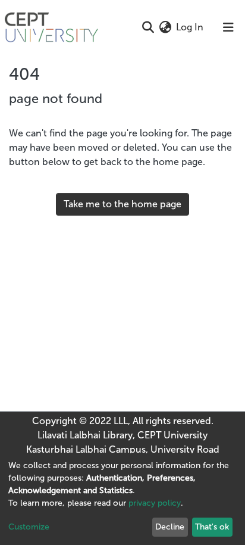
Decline (169, 527)
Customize (28, 527)
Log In (190, 27)
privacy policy (154, 503)
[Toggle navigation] (228, 27)
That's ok (212, 527)
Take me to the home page (122, 204)
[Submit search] (147, 27)
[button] (165, 27)
